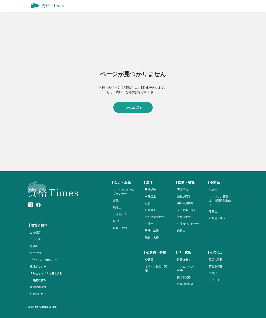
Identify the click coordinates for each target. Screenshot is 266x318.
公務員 (149, 259)
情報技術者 (184, 259)
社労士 (149, 203)
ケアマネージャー (188, 210)
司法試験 (150, 189)
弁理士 (149, 223)
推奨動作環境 (38, 287)
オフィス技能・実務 (156, 268)
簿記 (116, 200)
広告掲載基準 (38, 280)
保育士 (181, 230)
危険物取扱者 (185, 284)
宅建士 (213, 189)
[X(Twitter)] (30, 205)
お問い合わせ (38, 294)
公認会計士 (120, 214)
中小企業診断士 (154, 217)
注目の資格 (216, 259)
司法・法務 (152, 230)
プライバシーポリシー (43, 259)
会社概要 (35, 232)
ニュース (35, 239)
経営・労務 (152, 237)
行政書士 (150, 210)
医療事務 (182, 189)
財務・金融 (120, 228)
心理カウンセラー (188, 223)
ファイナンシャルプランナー (124, 191)
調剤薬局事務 (185, 203)
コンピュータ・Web (186, 268)
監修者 (34, 246)
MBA (116, 221)
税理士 (117, 207)
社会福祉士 (184, 217)
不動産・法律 (217, 218)
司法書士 (150, 196)
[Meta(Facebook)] (38, 205)
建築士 (213, 211)
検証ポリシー (38, 266)
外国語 (213, 273)
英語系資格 (216, 266)
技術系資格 (184, 277)
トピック (214, 280)
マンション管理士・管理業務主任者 (220, 200)
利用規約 (35, 253)
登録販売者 (184, 196)
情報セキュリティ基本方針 (46, 273)
